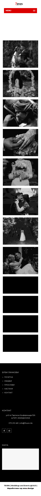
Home (16, 27)
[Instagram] (9, 431)
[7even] (13, 4)
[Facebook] (4, 431)
